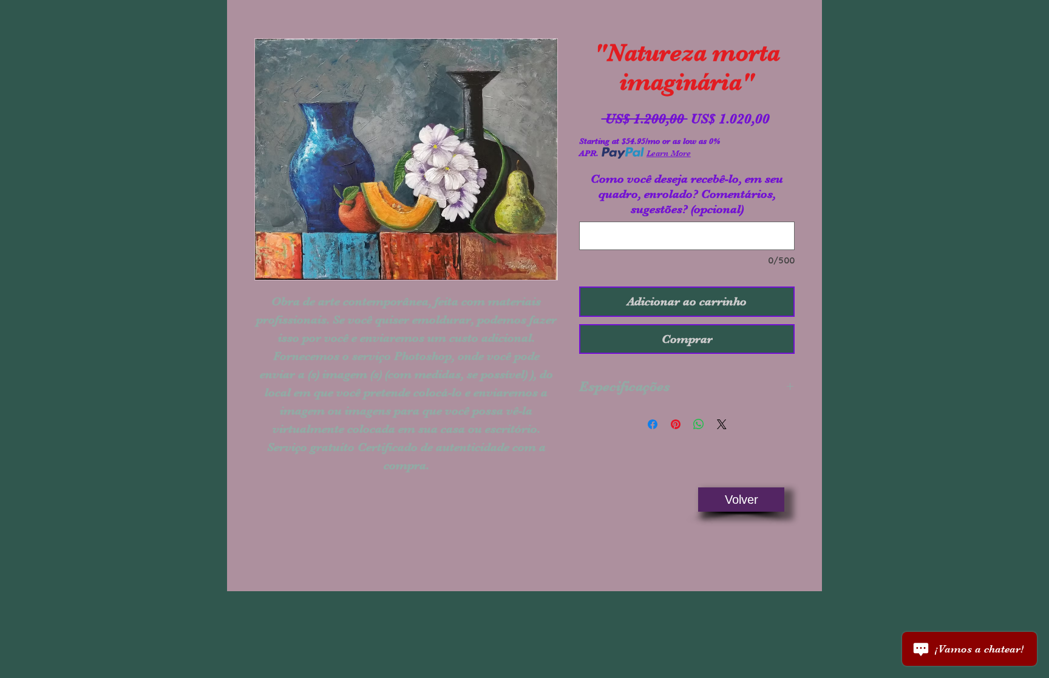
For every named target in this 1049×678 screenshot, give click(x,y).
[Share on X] (722, 424)
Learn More (669, 153)
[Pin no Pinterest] (675, 424)
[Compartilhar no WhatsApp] (698, 424)
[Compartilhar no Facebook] (652, 424)
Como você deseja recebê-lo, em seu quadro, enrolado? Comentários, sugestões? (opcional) (687, 194)
